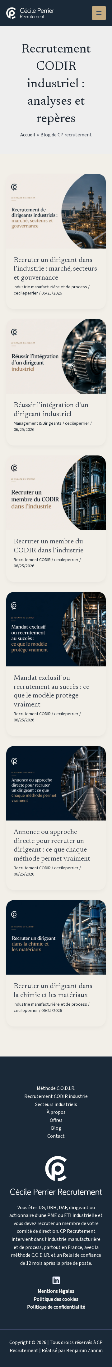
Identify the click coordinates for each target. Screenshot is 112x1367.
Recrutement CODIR (32, 560)
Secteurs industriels (56, 1104)
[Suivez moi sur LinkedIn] (56, 1280)
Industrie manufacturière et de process (50, 287)
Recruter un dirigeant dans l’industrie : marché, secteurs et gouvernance (55, 269)
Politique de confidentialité (56, 1307)
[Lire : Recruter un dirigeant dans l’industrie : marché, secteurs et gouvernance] (56, 210)
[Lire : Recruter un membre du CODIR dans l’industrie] (56, 492)
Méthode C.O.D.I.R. (56, 1088)
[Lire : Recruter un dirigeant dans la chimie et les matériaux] (56, 937)
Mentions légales (56, 1291)
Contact (56, 1136)
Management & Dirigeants (38, 423)
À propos (56, 1112)
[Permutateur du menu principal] (99, 13)
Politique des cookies (56, 1299)
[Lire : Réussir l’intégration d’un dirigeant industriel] (56, 356)
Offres (56, 1120)
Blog (56, 1128)
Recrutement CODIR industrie (56, 1096)
